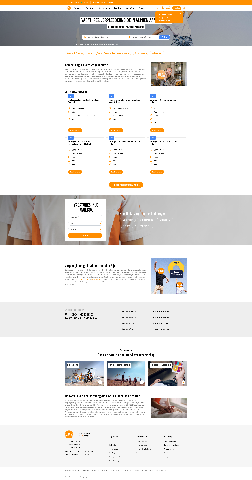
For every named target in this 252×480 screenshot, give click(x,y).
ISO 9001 (104, 470)
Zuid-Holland (96, 279)
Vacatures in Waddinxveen (129, 317)
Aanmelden (85, 235)
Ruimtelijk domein (115, 453)
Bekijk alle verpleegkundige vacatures (125, 185)
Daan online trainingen (144, 449)
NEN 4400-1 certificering (91, 470)
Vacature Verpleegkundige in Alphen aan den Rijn (113, 53)
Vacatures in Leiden (127, 323)
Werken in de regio (140, 53)
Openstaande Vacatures (75, 53)
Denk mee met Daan (171, 445)
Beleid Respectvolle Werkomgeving (76, 477)
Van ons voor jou (105, 8)
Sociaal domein (114, 449)
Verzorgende (127, 225)
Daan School (91, 8)
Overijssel (86, 279)
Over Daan (119, 8)
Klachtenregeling (147, 470)
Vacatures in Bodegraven (128, 311)
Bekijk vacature (75, 130)
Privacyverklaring (161, 470)
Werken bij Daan (157, 53)
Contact (143, 8)
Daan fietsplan (141, 441)
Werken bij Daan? (116, 470)
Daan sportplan (141, 445)
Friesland (79, 279)
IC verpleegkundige (145, 225)
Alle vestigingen (169, 449)
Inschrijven (176, 8)
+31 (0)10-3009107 (74, 441)
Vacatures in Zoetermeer (161, 329)
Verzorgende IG (165, 220)
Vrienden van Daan (143, 453)
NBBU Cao (128, 470)
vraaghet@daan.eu (74, 444)
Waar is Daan (131, 8)
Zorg (110, 441)
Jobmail (90, 53)
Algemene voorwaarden (72, 470)
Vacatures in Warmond (160, 323)
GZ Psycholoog (128, 220)
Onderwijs (112, 445)
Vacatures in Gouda (127, 329)
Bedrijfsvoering (114, 461)
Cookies (136, 470)
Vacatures (79, 8)
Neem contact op (170, 441)
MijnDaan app (169, 453)
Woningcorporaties (115, 457)
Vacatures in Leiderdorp (160, 311)
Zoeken (164, 37)
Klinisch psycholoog (146, 220)
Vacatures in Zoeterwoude (161, 317)
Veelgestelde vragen (171, 457)
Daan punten (166, 8)
